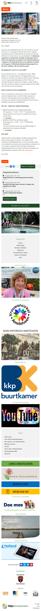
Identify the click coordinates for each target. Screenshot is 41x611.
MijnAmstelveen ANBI (10, 451)
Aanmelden (8, 118)
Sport (20, 257)
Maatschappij (14, 38)
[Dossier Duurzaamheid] (20, 474)
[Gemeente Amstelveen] (20, 579)
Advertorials (8, 437)
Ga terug (4, 161)
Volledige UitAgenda (10, 199)
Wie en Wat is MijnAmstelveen (13, 449)
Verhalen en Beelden (21, 248)
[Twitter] (13, 166)
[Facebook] (11, 166)
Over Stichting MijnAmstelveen (13, 439)
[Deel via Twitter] (24, 564)
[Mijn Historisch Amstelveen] (20, 344)
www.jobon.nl (29, 150)
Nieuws (9, 38)
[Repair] (20, 484)
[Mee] (5, 593)
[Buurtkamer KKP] (15, 593)
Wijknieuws (20, 250)
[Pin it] (31, 564)
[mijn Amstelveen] (12, 3)
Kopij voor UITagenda (28, 166)
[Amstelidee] (35, 594)
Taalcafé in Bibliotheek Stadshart (12, 193)
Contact (6, 446)
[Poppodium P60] (25, 593)
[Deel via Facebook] (21, 564)
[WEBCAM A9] (20, 491)
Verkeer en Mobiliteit (20, 255)
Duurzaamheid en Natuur (20, 252)
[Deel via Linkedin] (28, 564)
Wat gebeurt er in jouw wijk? (20, 205)
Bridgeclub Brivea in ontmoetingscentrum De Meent (18, 177)
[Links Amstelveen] (20, 464)
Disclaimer (7, 454)
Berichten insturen (9, 444)
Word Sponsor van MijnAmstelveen (14, 442)
